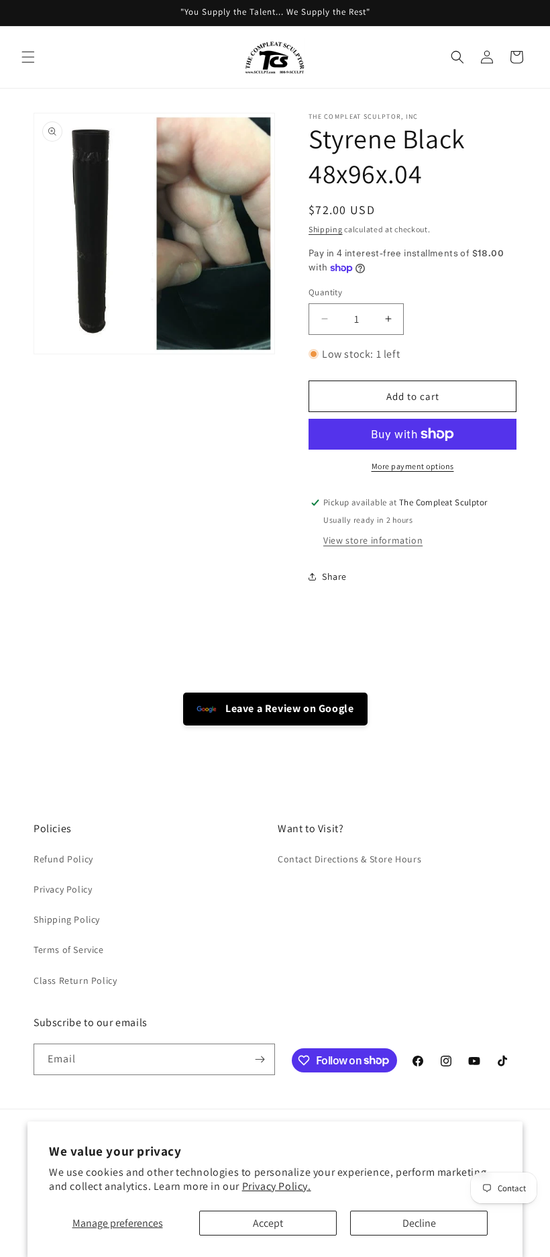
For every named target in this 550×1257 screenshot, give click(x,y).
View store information (373, 540)
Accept (268, 1223)
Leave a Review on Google (288, 708)
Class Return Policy (75, 980)
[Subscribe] (259, 1059)
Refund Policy (63, 859)
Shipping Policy (67, 919)
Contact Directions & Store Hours (349, 859)
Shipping (326, 229)
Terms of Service (69, 950)
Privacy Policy (63, 889)
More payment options (413, 466)
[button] (28, 57)
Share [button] (334, 576)
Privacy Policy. (276, 1186)
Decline (419, 1223)
